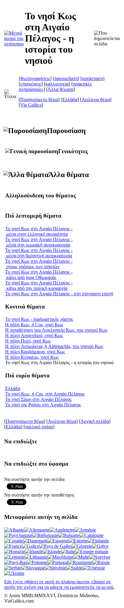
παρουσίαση (66, 78)
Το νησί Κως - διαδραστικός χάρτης (39, 319)
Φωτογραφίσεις (35, 78)
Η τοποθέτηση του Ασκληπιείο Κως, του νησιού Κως (56, 330)
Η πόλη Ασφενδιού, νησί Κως (34, 335)
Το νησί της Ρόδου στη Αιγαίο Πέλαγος (43, 404)
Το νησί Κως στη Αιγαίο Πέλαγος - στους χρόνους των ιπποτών (39, 264)
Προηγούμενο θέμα (39, 99)
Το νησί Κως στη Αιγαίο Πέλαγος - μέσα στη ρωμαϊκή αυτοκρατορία (39, 242)
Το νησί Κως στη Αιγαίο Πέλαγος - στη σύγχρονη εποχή (59, 293)
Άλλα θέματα (60, 89)
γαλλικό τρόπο (39, 426)
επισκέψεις (30, 83)
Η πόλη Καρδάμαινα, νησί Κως (35, 351)
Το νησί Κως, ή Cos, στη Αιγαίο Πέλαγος (45, 393)
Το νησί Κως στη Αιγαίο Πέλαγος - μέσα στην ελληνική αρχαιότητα (39, 231)
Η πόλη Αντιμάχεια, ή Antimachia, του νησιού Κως (54, 346)
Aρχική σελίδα (94, 421)
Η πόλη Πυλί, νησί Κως (28, 340)
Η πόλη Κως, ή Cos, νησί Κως (34, 324)
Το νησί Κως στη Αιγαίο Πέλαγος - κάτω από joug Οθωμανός (39, 274)
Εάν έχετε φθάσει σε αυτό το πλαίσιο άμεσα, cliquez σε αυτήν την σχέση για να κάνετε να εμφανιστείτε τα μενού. (59, 584)
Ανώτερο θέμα (96, 99)
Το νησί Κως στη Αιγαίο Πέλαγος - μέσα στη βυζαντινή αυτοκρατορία (39, 253)
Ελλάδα (69, 99)
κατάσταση (92, 78)
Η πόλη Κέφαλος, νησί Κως (32, 357)
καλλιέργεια (57, 83)
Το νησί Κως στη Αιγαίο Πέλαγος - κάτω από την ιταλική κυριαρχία (39, 285)
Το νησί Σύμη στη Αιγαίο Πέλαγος (38, 399)
